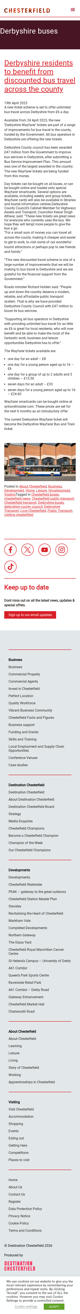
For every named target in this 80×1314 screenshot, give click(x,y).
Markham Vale (20, 921)
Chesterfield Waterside (25, 885)
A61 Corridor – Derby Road (29, 990)
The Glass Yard (20, 942)
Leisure (41, 490)
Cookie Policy (19, 1223)
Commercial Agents (23, 681)
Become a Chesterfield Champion (33, 836)
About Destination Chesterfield (31, 799)
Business (55, 486)
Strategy (15, 814)
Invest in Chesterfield (24, 689)
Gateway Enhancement (26, 997)
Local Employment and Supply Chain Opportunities (36, 749)
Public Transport (60, 511)
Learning (15, 1046)
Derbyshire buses (51, 503)
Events (14, 1131)
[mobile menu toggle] (73, 10)
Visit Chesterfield (21, 1109)
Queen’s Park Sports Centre (29, 975)
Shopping (16, 1124)
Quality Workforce (22, 703)
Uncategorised (59, 490)
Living (13, 1060)
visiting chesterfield (18, 515)
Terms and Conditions (25, 1231)
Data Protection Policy (25, 1209)
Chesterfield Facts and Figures (31, 718)
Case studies (18, 765)
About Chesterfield (33, 486)
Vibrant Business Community (30, 710)
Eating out (16, 1138)
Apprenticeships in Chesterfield (32, 1082)
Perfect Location (21, 696)
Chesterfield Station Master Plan (33, 899)
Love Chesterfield (33, 511)
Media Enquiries (21, 821)
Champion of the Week (26, 843)
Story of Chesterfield (24, 1068)
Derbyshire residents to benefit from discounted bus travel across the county (40, 76)
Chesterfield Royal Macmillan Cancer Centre (36, 952)
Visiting (10, 495)
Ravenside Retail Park (25, 983)
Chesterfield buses (45, 495)
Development (14, 490)
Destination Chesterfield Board (31, 807)
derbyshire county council (23, 507)
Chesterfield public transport (53, 499)
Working (15, 1075)
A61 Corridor (18, 968)
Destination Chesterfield (27, 10)
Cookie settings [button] (26, 1306)
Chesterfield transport (20, 503)
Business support (22, 725)
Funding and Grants (23, 732)
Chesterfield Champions (26, 828)
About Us (15, 1187)
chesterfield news (17, 499)
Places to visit (19, 1160)
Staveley (15, 906)
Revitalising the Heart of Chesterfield (36, 913)
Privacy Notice (19, 1216)
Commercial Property (24, 674)
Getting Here (18, 1145)
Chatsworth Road (22, 1011)
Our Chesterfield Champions (30, 850)
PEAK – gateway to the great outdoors (37, 892)
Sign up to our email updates (30, 615)
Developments (19, 877)
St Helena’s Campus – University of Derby (40, 961)
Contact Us (17, 1194)
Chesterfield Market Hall (26, 1004)
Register (15, 1202)
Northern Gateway (22, 935)
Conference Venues (23, 758)
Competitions (19, 1153)
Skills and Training (22, 739)
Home (30, 490)
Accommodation (21, 1117)
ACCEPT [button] (54, 1306)
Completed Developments (28, 928)
